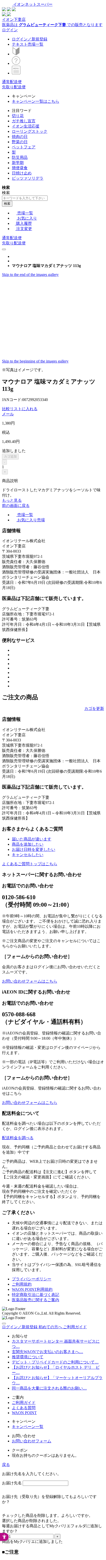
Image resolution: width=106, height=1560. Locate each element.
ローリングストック (29, 131)
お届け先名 (12, 1483)
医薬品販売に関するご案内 (35, 1300)
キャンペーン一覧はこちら (35, 101)
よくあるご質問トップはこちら (29, 864)
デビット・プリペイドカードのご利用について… (55, 1362)
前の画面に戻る (16, 505)
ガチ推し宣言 (23, 121)
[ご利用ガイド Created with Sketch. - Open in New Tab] (16, 63)
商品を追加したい (27, 844)
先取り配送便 (14, 87)
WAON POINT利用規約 (32, 1289)
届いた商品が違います (31, 839)
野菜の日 (20, 142)
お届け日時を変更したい (33, 849)
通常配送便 (12, 82)
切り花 (18, 116)
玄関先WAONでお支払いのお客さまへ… (47, 1352)
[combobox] (25, 198)
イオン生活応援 (25, 126)
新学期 (18, 163)
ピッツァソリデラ (27, 178)
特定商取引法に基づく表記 (35, 1295)
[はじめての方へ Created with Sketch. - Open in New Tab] (16, 54)
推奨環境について (27, 1357)
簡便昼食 (20, 168)
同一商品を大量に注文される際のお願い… (49, 1388)
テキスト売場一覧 (27, 44)
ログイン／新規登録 (29, 39)
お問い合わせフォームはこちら (29, 981)
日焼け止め (22, 173)
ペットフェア (23, 147)
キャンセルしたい (27, 855)
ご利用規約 (22, 1284)
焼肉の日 (20, 136)
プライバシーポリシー (31, 1279)
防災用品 (20, 157)
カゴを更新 (94, 708)
